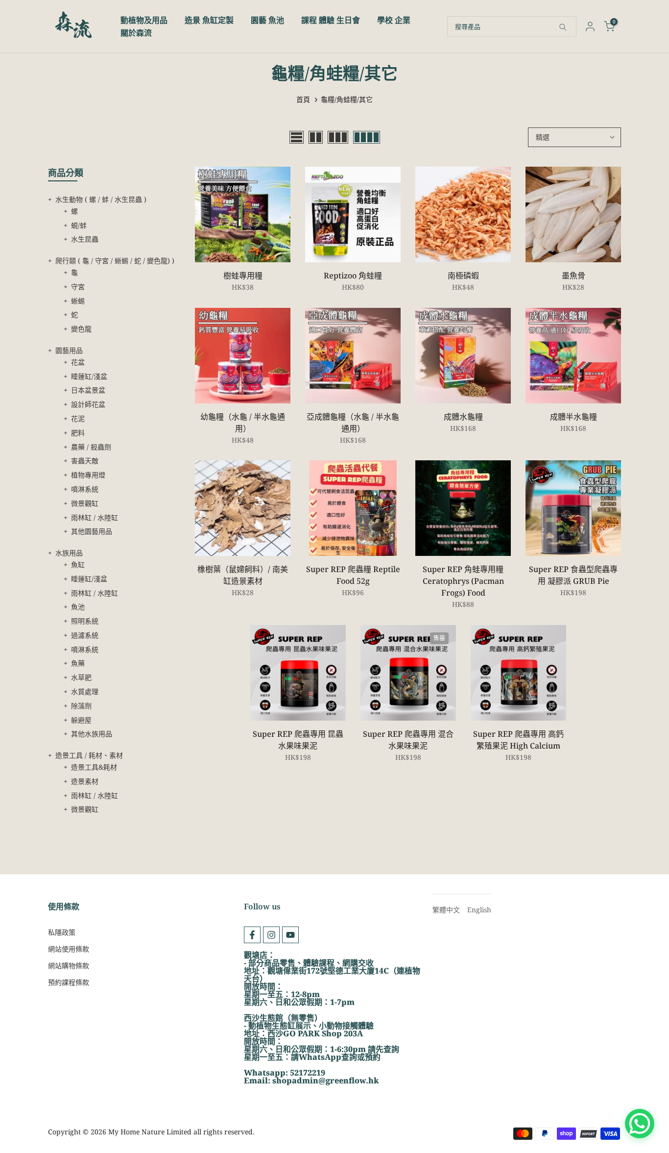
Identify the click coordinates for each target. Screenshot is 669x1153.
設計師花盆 (88, 404)
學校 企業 (393, 20)
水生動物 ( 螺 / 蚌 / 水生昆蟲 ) (100, 199)
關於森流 (136, 32)
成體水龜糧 (463, 416)
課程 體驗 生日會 (330, 20)
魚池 (78, 606)
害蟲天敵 (84, 460)
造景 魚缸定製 (209, 20)
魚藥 (78, 663)
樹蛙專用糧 (243, 275)
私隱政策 (61, 932)
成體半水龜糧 (573, 416)
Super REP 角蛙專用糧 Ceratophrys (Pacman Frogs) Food (463, 581)
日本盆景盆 (88, 390)
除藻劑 (81, 705)
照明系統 (84, 621)
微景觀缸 (84, 503)
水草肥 (81, 677)
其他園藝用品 (91, 531)
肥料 (78, 432)
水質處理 (84, 691)
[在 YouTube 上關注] (290, 935)
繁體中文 (446, 909)
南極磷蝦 (463, 275)
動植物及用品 (143, 20)
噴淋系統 (84, 489)
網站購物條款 (68, 965)
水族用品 (69, 552)
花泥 (78, 418)
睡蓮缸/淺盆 (89, 376)
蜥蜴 (78, 300)
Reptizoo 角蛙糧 (353, 275)
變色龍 (81, 328)
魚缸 (78, 564)
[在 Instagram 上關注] (271, 935)
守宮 (78, 286)
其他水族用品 (91, 733)
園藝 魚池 (267, 20)
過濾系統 (84, 635)
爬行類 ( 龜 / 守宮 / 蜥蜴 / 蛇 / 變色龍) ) (114, 260)
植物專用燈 (88, 474)
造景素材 (84, 781)
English (479, 909)
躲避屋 (81, 720)
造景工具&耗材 (94, 767)
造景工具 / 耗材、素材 (89, 755)
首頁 (303, 99)
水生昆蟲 (84, 239)
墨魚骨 (573, 275)
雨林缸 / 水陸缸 (94, 517)
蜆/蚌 (79, 225)
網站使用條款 (68, 948)
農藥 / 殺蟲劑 (91, 446)
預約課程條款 (68, 982)
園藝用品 (69, 350)
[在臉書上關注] (252, 935)
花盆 (78, 362)
